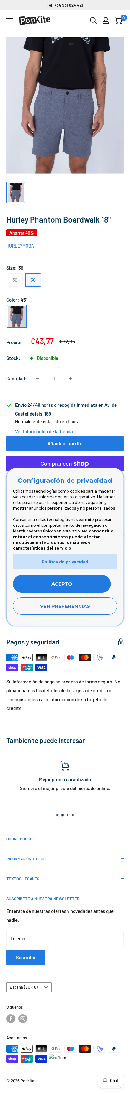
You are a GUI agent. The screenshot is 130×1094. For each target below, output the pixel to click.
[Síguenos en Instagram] (22, 1018)
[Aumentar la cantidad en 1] (70, 378)
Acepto (61, 584)
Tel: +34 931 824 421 (65, 5)
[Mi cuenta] (106, 20)
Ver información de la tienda (44, 431)
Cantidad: (16, 378)
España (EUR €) (24, 987)
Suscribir (26, 957)
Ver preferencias (65, 606)
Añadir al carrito (65, 443)
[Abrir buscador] (93, 20)
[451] (17, 316)
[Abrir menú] (9, 20)
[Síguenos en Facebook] (10, 1018)
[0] (118, 20)
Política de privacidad (65, 561)
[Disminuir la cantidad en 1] (37, 378)
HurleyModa (20, 245)
